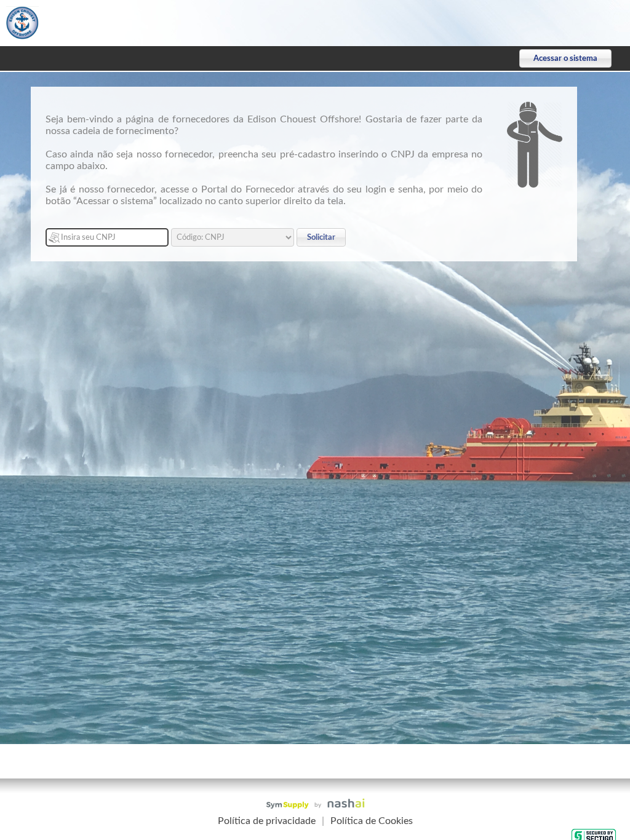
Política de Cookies (371, 821)
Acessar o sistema (565, 58)
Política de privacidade (267, 821)
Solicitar (321, 237)
